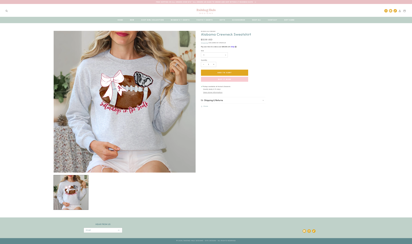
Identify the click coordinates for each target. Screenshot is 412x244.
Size (202, 51)
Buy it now (224, 79)
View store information (212, 92)
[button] (6, 11)
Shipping (204, 43)
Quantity (204, 60)
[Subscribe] (118, 230)
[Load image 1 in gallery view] (71, 192)
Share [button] (205, 106)
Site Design (210, 241)
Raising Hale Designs (193, 241)
